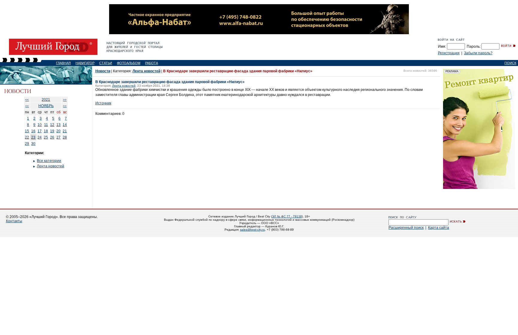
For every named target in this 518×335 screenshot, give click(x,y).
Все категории (49, 161)
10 (39, 125)
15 (27, 131)
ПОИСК (510, 63)
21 (65, 131)
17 (39, 131)
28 (65, 137)
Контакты (14, 221)
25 (46, 137)
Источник (103, 103)
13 (58, 125)
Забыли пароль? (478, 53)
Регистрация (449, 53)
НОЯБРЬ (46, 106)
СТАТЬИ (105, 63)
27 (58, 137)
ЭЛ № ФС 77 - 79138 (287, 216)
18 (46, 131)
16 (33, 131)
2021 (46, 99)
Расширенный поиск (406, 228)
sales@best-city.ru (252, 229)
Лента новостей (50, 166)
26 (52, 137)
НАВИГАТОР (85, 63)
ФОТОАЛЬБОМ (128, 63)
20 (58, 131)
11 (46, 125)
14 (65, 125)
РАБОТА (151, 63)
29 (27, 144)
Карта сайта (438, 228)
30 (33, 144)
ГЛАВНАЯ (63, 63)
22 (27, 137)
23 (33, 137)
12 (52, 125)
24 (39, 137)
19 (52, 131)
